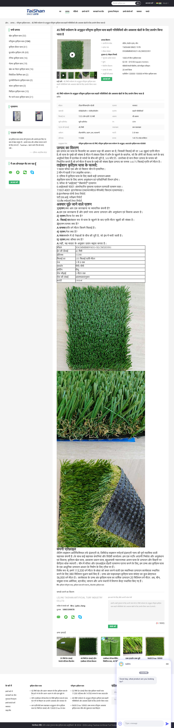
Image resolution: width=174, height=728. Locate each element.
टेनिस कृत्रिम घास (16, 58)
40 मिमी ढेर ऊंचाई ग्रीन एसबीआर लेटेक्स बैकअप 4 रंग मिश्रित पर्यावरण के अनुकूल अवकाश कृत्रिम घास (88, 659)
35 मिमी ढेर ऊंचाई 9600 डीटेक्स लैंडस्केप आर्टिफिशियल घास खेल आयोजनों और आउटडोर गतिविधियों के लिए (66, 659)
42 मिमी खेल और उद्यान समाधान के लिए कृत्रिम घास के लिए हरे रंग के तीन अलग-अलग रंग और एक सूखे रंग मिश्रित (49, 692)
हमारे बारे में (85, 11)
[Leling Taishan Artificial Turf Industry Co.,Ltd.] (36, 12)
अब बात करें (149, 3)
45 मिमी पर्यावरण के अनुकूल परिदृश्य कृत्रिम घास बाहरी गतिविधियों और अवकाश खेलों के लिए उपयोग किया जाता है (76, 84)
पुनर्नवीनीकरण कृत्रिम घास (19, 80)
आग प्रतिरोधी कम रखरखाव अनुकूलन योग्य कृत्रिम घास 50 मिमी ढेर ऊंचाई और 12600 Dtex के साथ (48, 706)
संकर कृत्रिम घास (16, 86)
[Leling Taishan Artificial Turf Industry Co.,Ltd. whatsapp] (19, 172)
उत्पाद (67, 11)
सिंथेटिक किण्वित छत (17, 74)
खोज (138, 3)
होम (6, 23)
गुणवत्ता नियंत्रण (113, 11)
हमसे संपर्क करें (128, 11)
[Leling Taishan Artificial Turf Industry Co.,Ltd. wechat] (26, 172)
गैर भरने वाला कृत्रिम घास (19, 97)
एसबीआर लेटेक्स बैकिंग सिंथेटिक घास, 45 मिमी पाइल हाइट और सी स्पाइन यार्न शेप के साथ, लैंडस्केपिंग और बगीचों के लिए (111, 659)
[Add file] (120, 724)
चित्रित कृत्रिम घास (16, 91)
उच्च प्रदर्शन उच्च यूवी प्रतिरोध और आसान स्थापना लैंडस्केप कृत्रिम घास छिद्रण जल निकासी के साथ (133, 659)
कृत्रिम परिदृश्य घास (66, 585)
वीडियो (75, 11)
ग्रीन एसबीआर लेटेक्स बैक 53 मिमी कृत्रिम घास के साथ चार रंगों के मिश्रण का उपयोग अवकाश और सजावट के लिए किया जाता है (49, 700)
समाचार (139, 11)
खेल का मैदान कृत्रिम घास (19, 69)
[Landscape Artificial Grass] (72, 54)
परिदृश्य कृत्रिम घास (23, 23)
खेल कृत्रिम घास (15, 35)
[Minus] (167, 664)
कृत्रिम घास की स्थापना (81, 585)
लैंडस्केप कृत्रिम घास (97, 585)
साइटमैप (8, 710)
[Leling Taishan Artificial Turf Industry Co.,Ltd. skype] (33, 172)
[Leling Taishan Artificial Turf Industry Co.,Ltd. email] (12, 172)
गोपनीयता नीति (37, 725)
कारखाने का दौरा (98, 11)
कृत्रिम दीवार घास (16, 47)
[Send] (167, 724)
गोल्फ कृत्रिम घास (16, 63)
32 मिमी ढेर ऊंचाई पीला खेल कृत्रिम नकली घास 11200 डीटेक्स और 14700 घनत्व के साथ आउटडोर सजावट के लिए (90, 692)
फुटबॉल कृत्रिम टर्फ (16, 52)
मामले (147, 11)
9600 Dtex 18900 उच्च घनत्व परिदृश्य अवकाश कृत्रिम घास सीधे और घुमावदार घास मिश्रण (154, 659)
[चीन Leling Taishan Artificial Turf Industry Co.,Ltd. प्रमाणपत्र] (16, 116)
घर (60, 11)
